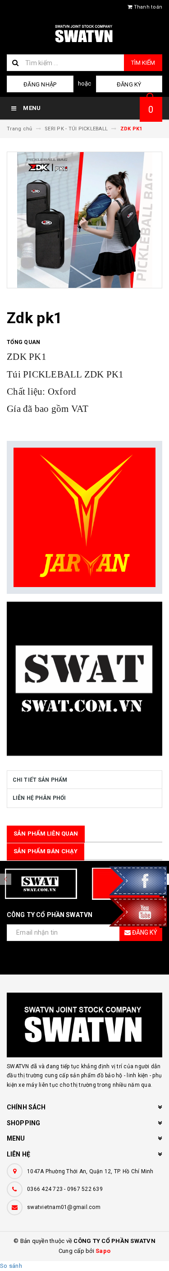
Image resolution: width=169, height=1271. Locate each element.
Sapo (103, 1250)
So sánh (11, 1265)
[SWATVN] (84, 1025)
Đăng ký (129, 84)
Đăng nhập (39, 84)
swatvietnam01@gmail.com (63, 1207)
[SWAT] (84, 679)
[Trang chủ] (84, 34)
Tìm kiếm (143, 62)
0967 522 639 (85, 1189)
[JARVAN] (84, 517)
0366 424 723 (45, 1189)
